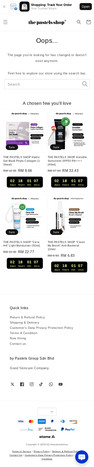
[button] (5, 22)
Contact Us (16, 455)
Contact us (18, 343)
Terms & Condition (23, 333)
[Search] (85, 84)
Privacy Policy (42, 451)
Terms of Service (21, 451)
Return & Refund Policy (27, 317)
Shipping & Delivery (24, 322)
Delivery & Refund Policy (66, 451)
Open (86, 6)
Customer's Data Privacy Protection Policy (41, 327)
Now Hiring (18, 338)
